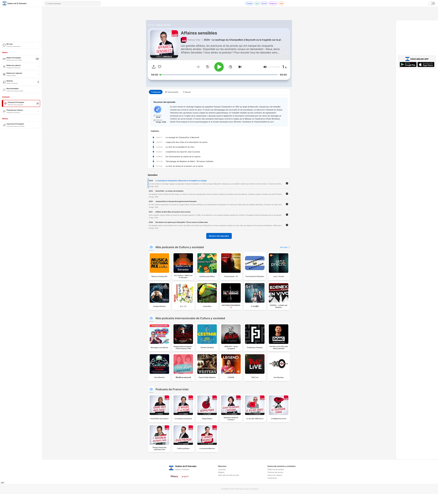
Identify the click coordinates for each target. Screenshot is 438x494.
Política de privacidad (275, 469)
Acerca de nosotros (274, 475)
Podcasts (151, 25)
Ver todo (284, 247)
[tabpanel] (219, 131)
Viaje (281, 3)
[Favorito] (159, 66)
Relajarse (273, 3)
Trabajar (249, 3)
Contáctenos (272, 478)
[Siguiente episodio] (239, 66)
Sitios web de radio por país (228, 475)
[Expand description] (286, 52)
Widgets (221, 472)
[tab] (156, 92)
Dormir (264, 3)
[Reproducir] (219, 67)
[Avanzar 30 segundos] (230, 66)
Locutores (222, 469)
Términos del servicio (275, 472)
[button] (265, 67)
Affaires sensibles (164, 25)
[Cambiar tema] (431, 3)
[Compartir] (153, 66)
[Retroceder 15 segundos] (207, 66)
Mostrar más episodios (219, 236)
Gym (257, 3)
